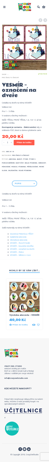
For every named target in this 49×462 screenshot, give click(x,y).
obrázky (42, 163)
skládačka (13, 170)
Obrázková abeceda (18, 240)
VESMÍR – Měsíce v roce (20, 255)
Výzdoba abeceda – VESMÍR (24, 315)
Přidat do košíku (24, 142)
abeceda (12, 159)
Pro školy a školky (10, 77)
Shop (4, 74)
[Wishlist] (38, 325)
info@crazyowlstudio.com (16, 378)
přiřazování (32, 167)
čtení (25, 159)
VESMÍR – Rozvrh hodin (20, 243)
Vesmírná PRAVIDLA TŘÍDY (21, 234)
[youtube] (29, 449)
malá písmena (31, 163)
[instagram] (24, 449)
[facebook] (20, 449)
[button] (4, 7)
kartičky (20, 163)
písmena (22, 167)
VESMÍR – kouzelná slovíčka (21, 246)
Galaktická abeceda (18, 237)
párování (6, 167)
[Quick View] (33, 325)
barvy (19, 159)
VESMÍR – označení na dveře (22, 249)
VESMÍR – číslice (17, 252)
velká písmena (25, 170)
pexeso (14, 167)
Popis (18, 183)
